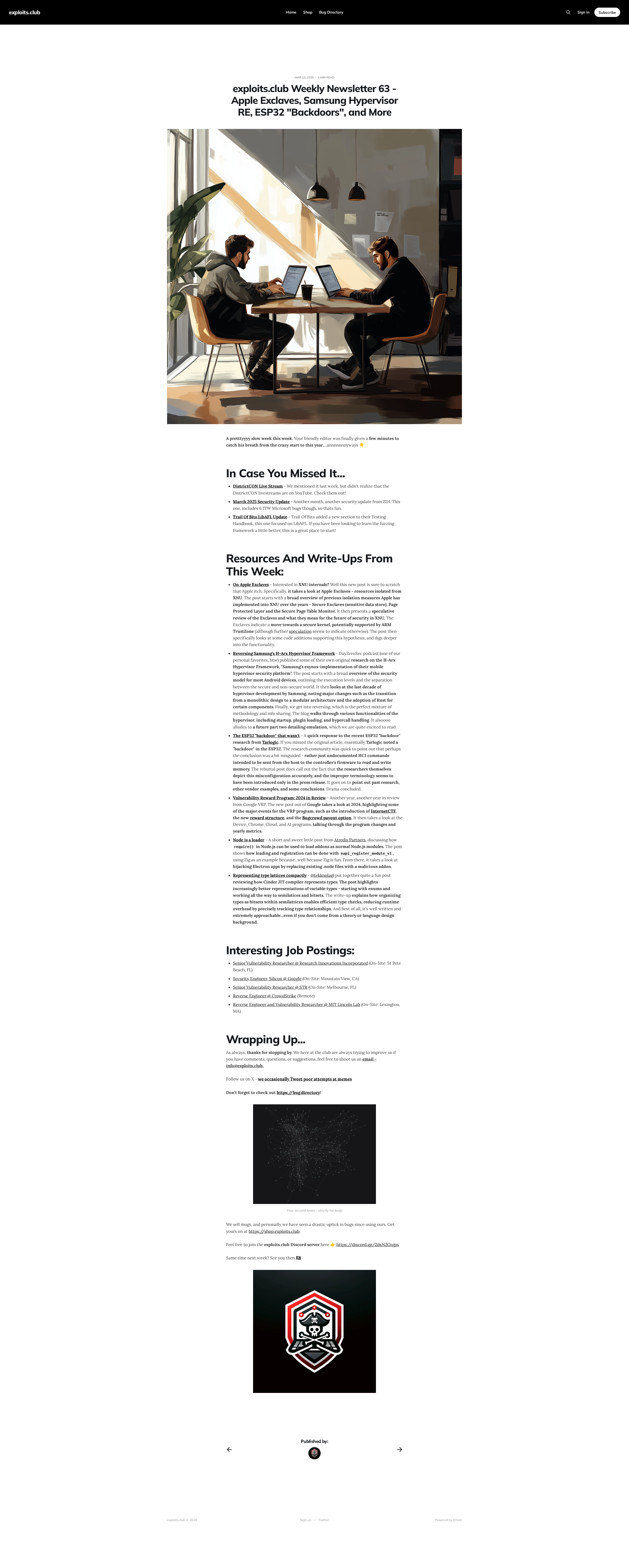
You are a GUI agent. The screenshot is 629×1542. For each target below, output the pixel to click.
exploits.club (24, 12)
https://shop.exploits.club (274, 1231)
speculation (300, 631)
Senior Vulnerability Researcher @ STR (270, 987)
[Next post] (400, 1449)
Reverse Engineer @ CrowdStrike (264, 996)
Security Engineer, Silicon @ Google (267, 978)
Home (291, 12)
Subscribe (607, 12)
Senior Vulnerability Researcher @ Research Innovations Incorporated (300, 963)
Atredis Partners (350, 840)
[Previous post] (229, 1449)
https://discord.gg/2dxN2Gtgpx (367, 1244)
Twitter (323, 1520)
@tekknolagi (322, 875)
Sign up (305, 1520)
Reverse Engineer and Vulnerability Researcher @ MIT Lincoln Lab (296, 1004)
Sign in (583, 12)
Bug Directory (331, 12)
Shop (307, 12)
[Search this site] (568, 12)
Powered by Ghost (448, 1520)
